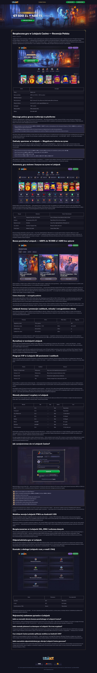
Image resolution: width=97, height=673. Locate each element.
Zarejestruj (80, 2)
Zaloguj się (70, 2)
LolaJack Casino (42, 2)
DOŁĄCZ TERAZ (27, 20)
